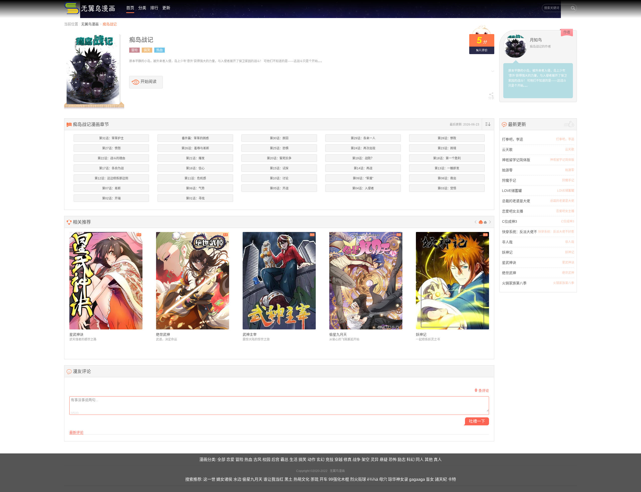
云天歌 (507, 150)
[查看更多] (569, 124)
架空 (366, 459)
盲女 (430, 479)
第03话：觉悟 (447, 188)
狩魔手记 (509, 180)
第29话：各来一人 (363, 138)
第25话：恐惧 (279, 148)
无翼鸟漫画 (90, 24)
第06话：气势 (195, 188)
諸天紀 (441, 479)
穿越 (339, 459)
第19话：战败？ (363, 158)
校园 (266, 459)
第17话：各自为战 (111, 168)
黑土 (288, 479)
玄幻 (320, 459)
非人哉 (507, 242)
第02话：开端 (111, 198)
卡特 (452, 479)
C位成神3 (509, 221)
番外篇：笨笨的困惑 (195, 138)
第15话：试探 (279, 168)
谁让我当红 (273, 479)
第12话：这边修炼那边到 (111, 178)
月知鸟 (536, 40)
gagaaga (417, 479)
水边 (237, 479)
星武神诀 (76, 334)
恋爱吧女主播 (512, 211)
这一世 (209, 479)
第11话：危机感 (195, 178)
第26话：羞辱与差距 (195, 148)
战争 (357, 459)
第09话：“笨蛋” (363, 178)
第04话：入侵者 (363, 188)
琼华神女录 (398, 479)
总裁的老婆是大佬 (516, 201)
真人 (438, 459)
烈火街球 (358, 479)
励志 (402, 459)
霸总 (284, 459)
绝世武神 (163, 334)
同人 (420, 459)
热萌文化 (301, 479)
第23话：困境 (447, 148)
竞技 (330, 459)
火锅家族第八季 (514, 283)
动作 (311, 459)
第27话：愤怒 (111, 148)
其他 (429, 459)
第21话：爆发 (195, 158)
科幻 (411, 459)
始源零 (507, 170)
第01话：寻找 (195, 198)
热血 (159, 50)
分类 (142, 8)
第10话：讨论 (279, 178)
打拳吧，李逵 (512, 139)
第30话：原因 (279, 138)
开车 (323, 479)
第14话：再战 (363, 168)
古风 (257, 459)
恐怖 (393, 459)
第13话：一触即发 (447, 168)
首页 (130, 8)
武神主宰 (250, 334)
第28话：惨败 (447, 138)
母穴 (383, 479)
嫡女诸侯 (224, 479)
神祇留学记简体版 (516, 160)
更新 (166, 8)
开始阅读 (148, 81)
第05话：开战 (279, 188)
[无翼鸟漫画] (90, 8)
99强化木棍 (339, 479)
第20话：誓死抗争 (279, 158)
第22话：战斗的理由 (111, 158)
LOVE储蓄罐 (512, 191)
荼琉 (314, 479)
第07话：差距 (111, 188)
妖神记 (421, 334)
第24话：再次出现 (363, 148)
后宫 (275, 459)
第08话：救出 (447, 178)
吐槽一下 (477, 421)
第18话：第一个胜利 (447, 158)
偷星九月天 (338, 334)
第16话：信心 (195, 168)
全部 (221, 459)
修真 (348, 459)
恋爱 (230, 459)
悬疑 (384, 459)
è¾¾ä (372, 479)
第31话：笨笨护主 (111, 138)
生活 (293, 459)
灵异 (375, 459)
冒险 (134, 50)
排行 (154, 8)
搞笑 (147, 50)
